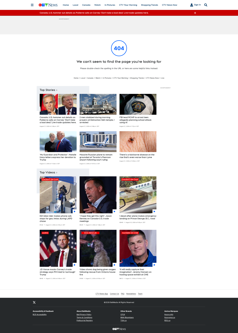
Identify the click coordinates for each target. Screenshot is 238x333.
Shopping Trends (149, 5)
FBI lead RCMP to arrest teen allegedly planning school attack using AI (135, 120)
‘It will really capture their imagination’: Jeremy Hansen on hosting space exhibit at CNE (135, 272)
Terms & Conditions (84, 317)
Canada (86, 5)
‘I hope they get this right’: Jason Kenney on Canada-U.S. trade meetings (96, 218)
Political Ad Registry (85, 320)
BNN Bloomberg (127, 317)
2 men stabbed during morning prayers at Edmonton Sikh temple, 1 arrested (97, 120)
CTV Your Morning (128, 5)
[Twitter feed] (34, 302)
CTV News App (102, 294)
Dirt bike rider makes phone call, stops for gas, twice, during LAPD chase (56, 218)
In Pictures (110, 5)
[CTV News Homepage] (48, 4)
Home (66, 5)
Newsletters (131, 294)
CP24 (122, 314)
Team (140, 294)
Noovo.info (168, 314)
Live (162, 78)
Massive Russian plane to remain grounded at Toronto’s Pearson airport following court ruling (96, 157)
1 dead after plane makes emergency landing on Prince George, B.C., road (137, 217)
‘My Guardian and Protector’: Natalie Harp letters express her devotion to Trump (58, 157)
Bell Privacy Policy (84, 314)
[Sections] (32, 4)
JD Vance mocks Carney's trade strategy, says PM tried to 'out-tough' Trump (57, 272)
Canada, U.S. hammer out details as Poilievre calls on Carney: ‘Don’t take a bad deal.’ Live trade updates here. (58, 120)
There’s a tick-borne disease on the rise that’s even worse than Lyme (136, 156)
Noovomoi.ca (169, 317)
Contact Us (114, 294)
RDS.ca (167, 320)
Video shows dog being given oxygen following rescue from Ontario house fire (98, 272)
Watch (97, 5)
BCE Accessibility (40, 314)
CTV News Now (169, 5)
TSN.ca (123, 320)
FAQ (122, 294)
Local (75, 5)
